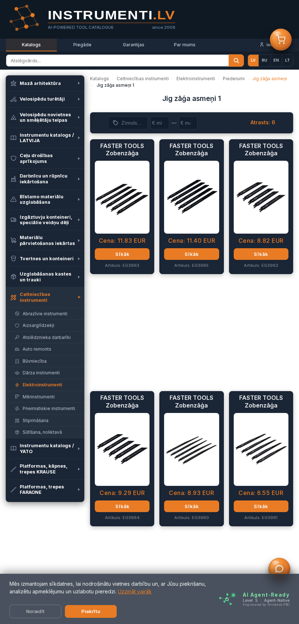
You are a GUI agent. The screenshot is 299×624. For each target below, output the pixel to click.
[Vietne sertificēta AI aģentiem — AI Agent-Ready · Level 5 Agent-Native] (227, 599)
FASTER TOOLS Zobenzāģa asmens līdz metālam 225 (122, 149)
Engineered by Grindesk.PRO (266, 604)
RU (264, 60)
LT (287, 60)
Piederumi (234, 78)
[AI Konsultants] (279, 569)
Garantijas (133, 44)
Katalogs (31, 44)
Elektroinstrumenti (195, 78)
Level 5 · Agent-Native (266, 600)
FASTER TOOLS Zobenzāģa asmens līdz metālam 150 (261, 149)
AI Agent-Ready (266, 594)
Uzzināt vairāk (135, 591)
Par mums (184, 44)
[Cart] (281, 40)
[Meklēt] (236, 60)
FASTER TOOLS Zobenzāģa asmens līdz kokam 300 (191, 401)
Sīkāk (122, 254)
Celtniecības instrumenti (143, 78)
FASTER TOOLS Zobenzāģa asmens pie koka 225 (261, 401)
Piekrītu (90, 611)
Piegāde (82, 44)
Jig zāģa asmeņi (269, 78)
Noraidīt (35, 611)
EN (276, 60)
